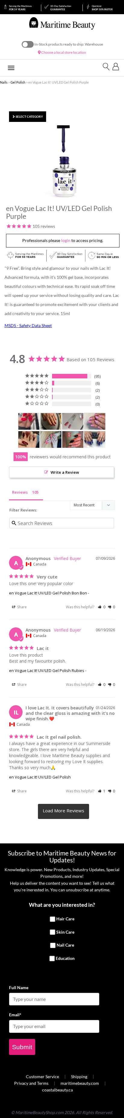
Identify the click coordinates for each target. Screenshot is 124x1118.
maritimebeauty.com (79, 1083)
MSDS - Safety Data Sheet (28, 325)
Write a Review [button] (65, 472)
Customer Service (42, 1076)
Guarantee (60, 8)
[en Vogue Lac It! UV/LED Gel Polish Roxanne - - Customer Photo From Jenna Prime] (50, 421)
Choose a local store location (63, 52)
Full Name (18, 987)
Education (65, 958)
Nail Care (65, 945)
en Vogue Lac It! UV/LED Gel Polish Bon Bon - (49, 593)
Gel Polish (18, 82)
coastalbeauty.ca (57, 1089)
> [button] (63, 811)
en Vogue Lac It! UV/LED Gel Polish (40, 777)
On (28, 44)
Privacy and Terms (31, 1083)
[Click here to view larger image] (63, 161)
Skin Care (65, 932)
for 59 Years (20, 8)
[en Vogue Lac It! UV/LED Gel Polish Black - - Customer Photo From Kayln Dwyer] (72, 439)
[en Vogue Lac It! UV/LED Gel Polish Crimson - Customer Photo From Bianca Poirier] (28, 439)
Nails (4, 82)
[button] (101, 607)
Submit (22, 1046)
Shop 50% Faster (102, 8)
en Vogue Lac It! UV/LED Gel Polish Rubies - (47, 670)
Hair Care (65, 918)
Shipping (79, 1076)
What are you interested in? (62, 904)
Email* (15, 1014)
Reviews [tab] (20, 492)
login (65, 240)
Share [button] (21, 607)
